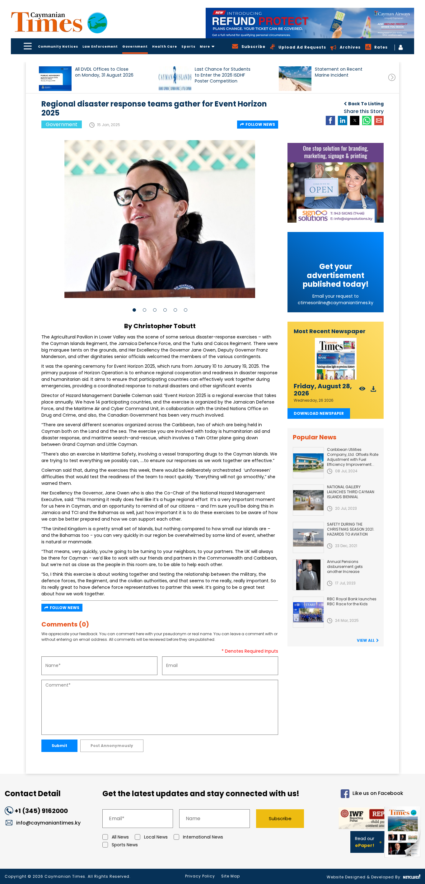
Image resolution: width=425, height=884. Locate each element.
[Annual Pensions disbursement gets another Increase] (308, 575)
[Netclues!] (411, 876)
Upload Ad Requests (302, 47)
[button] (55, 78)
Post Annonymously (112, 745)
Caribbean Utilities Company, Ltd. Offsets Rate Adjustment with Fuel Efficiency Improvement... (352, 457)
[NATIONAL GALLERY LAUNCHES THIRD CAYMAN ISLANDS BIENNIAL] (308, 500)
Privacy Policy (200, 876)
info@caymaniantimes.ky (48, 822)
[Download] (373, 390)
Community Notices (58, 46)
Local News (156, 837)
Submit (59, 745)
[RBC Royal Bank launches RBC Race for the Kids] (308, 612)
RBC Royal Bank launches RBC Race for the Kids (351, 601)
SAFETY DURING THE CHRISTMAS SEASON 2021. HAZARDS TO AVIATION (350, 529)
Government (135, 46)
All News (120, 837)
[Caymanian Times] (59, 22)
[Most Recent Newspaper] (335, 359)
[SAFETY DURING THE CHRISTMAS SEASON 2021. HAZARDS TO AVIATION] (308, 537)
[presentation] (391, 77)
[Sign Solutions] (335, 183)
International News (203, 837)
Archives (350, 47)
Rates (381, 47)
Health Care (164, 46)
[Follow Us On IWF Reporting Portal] (359, 819)
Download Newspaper (319, 413)
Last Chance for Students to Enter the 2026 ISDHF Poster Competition (222, 75)
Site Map (230, 876)
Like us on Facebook (378, 793)
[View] (362, 390)
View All (366, 640)
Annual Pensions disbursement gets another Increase (345, 566)
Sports (188, 46)
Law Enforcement (100, 46)
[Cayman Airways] (310, 23)
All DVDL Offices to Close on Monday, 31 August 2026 (104, 72)
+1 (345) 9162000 (41, 810)
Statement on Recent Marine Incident (338, 72)
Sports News (125, 845)
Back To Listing (366, 104)
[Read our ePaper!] (403, 859)
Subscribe (280, 818)
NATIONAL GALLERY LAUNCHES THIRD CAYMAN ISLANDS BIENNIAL (350, 491)
